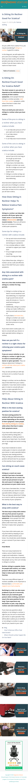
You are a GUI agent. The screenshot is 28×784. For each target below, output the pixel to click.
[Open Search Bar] (2, 6)
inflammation (11, 220)
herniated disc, (19, 315)
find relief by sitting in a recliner (13, 424)
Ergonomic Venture (18, 775)
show (17, 71)
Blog (5, 628)
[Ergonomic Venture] (14, 2)
